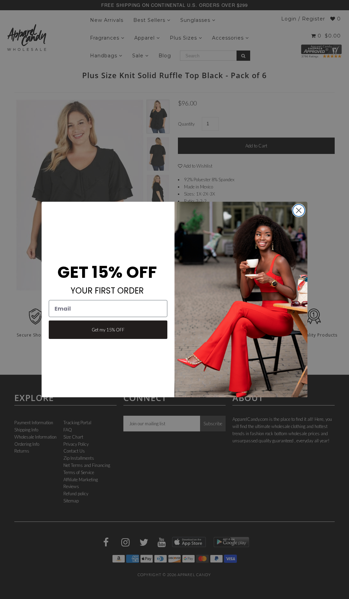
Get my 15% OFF (108, 329)
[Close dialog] (299, 210)
